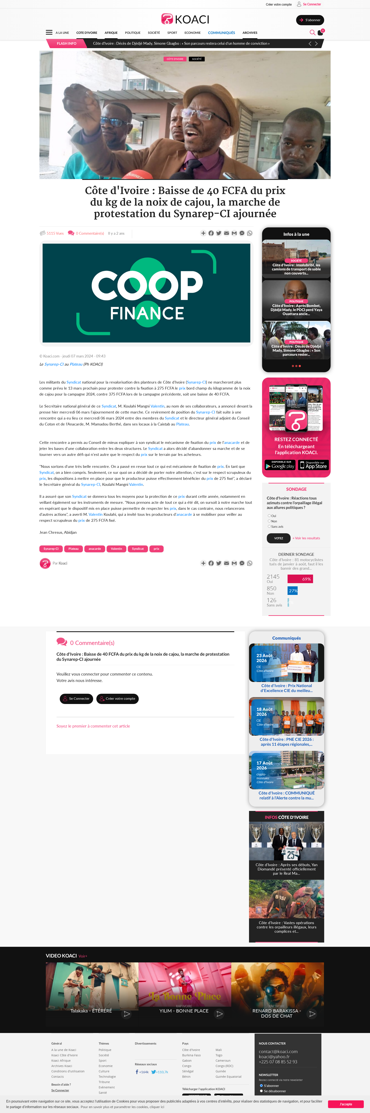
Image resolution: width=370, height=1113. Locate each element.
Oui (273, 516)
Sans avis (277, 526)
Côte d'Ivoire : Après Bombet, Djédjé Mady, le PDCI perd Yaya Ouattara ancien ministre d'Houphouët (172, 43)
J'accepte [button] (346, 1104)
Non (274, 521)
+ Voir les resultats (306, 538)
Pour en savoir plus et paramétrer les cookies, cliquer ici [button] (122, 1107)
